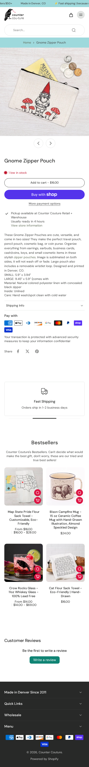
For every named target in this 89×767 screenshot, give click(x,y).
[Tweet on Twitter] (27, 351)
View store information (26, 225)
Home (27, 42)
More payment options (44, 203)
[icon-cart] (71, 15)
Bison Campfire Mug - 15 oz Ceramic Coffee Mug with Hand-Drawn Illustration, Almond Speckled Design (65, 519)
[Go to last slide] (38, 143)
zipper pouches (25, 257)
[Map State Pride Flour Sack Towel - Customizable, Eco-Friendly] (23, 486)
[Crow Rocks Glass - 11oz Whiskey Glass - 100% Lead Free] (23, 563)
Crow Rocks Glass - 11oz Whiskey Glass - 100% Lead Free (23, 592)
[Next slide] (50, 143)
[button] (44, 182)
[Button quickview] (37, 492)
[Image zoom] (44, 92)
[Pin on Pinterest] (37, 351)
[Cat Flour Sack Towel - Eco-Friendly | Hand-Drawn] (65, 563)
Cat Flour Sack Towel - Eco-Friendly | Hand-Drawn (65, 592)
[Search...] (74, 30)
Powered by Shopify (44, 759)
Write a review (44, 660)
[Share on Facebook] (18, 351)
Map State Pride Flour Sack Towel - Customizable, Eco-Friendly (24, 517)
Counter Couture (50, 752)
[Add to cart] (37, 500)
